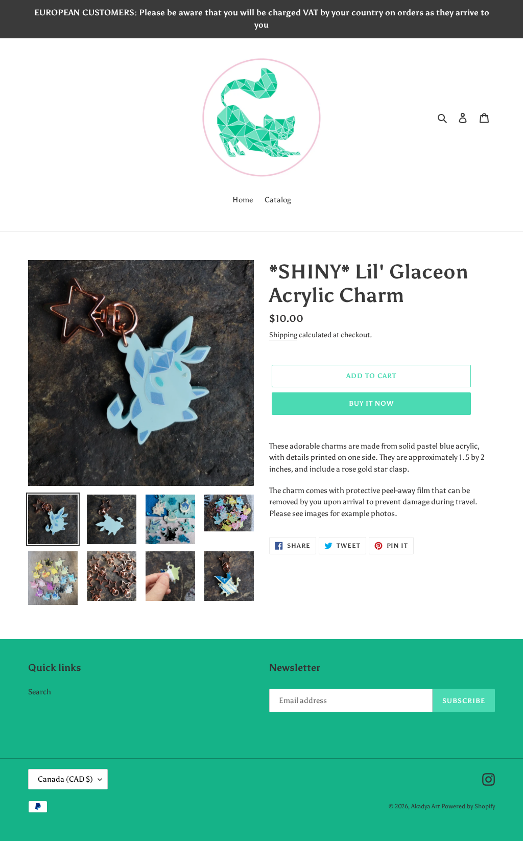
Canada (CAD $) (65, 779)
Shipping (283, 335)
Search (39, 691)
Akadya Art (425, 806)
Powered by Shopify (468, 806)
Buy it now (371, 403)
